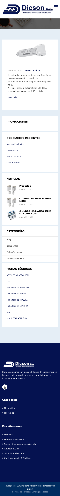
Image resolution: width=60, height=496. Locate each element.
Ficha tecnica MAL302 (17, 299)
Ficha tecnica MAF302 (17, 293)
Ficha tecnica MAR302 (17, 306)
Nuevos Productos (15, 144)
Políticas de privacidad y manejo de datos (30, 491)
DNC (9, 281)
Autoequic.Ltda (11, 448)
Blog (9, 239)
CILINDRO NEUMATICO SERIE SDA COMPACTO (35, 212)
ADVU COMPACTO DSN (18, 275)
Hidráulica (9, 412)
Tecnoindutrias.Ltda (14, 453)
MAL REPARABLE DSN (17, 318)
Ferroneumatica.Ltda (14, 439)
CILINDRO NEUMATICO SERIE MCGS (35, 199)
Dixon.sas (9, 434)
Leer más (12, 97)
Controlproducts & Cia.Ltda (17, 458)
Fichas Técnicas (32, 70)
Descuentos (12, 150)
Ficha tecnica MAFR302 (18, 287)
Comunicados (13, 162)
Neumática (9, 408)
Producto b (25, 186)
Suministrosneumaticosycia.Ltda (20, 444)
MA (8, 312)
